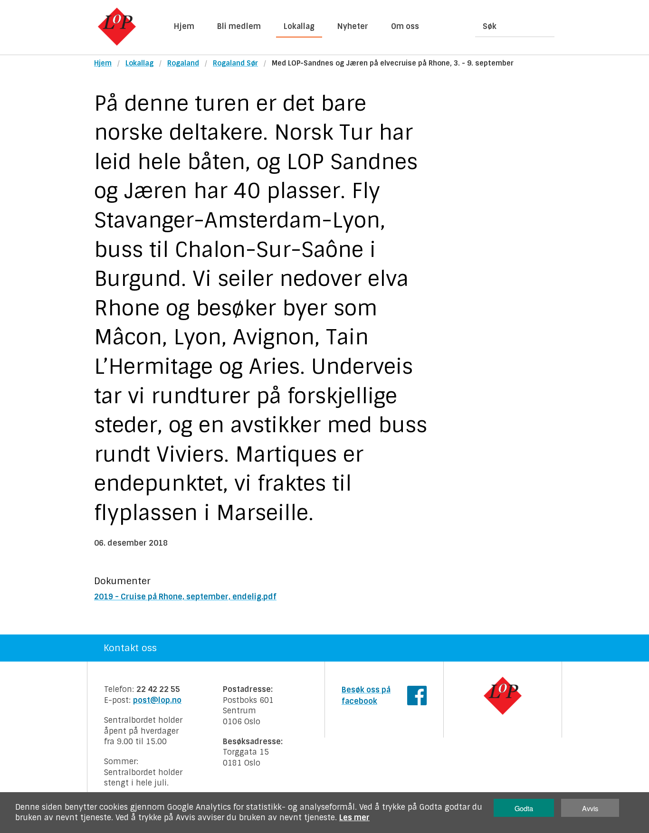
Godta (524, 808)
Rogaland (183, 63)
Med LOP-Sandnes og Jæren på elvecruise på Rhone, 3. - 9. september (393, 63)
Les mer (354, 818)
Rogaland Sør (235, 63)
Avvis (590, 808)
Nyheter (352, 26)
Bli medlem (239, 26)
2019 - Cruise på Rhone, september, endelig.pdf (185, 597)
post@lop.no (157, 700)
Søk (489, 26)
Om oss (405, 26)
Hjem (184, 26)
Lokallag (299, 26)
